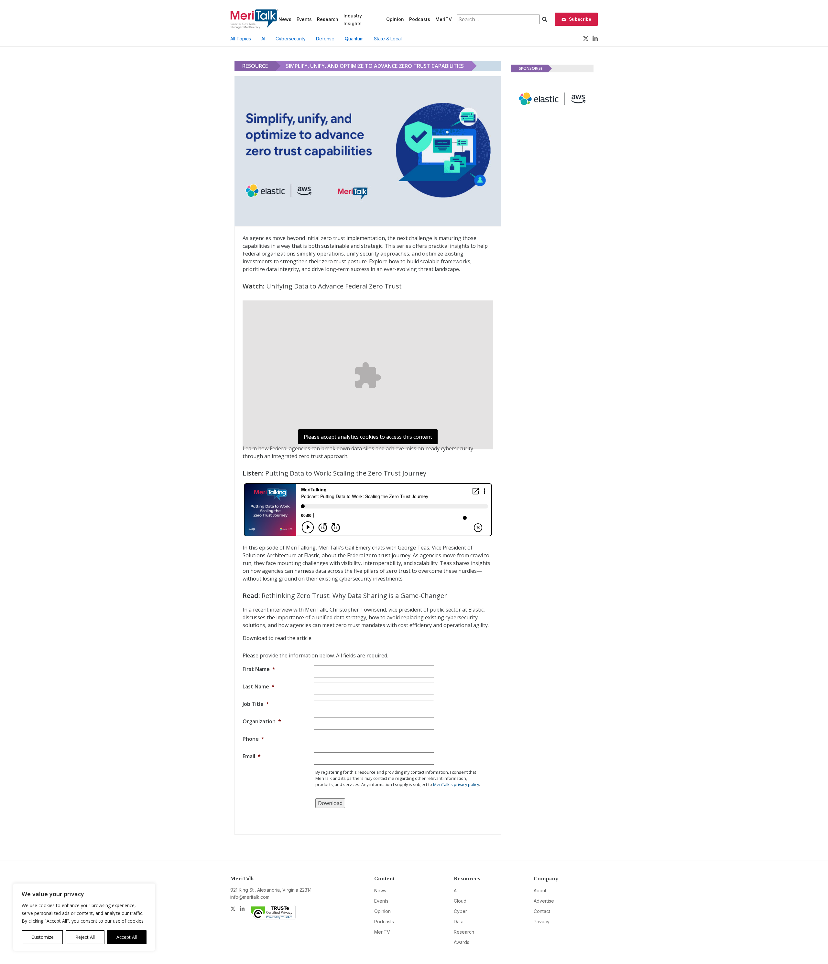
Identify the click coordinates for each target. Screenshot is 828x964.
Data (458, 921)
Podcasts (419, 19)
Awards (461, 942)
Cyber (460, 911)
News (284, 19)
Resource (255, 65)
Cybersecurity (291, 38)
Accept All (126, 937)
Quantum (354, 38)
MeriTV (443, 19)
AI (263, 38)
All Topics (240, 38)
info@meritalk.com (249, 897)
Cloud (460, 901)
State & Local (388, 38)
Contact (542, 911)
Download (330, 803)
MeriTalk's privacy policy (456, 784)
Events (304, 19)
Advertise (544, 901)
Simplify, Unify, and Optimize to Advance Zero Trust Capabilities (375, 65)
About (540, 890)
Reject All (85, 937)
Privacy (542, 921)
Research (327, 19)
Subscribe (580, 19)
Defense (325, 38)
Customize (42, 937)
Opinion (395, 19)
